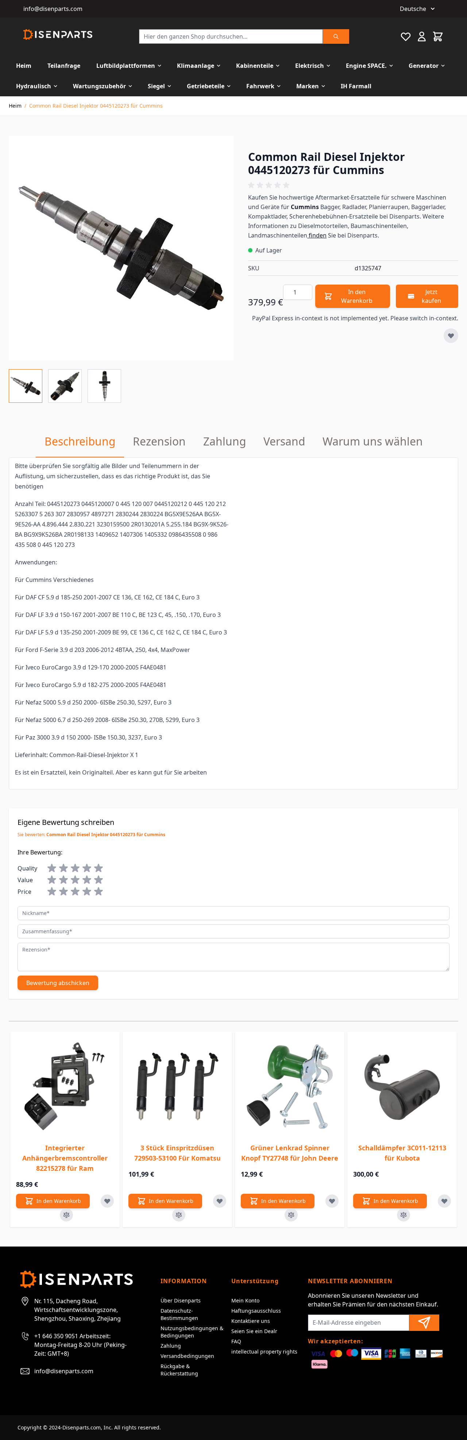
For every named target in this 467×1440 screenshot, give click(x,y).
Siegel (156, 86)
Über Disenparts (181, 1300)
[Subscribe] (424, 1322)
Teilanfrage (63, 66)
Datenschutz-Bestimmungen (179, 1314)
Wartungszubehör (99, 86)
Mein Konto (245, 1300)
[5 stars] (98, 868)
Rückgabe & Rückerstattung (179, 1370)
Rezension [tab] (159, 441)
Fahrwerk (260, 86)
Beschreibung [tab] (80, 441)
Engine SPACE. (366, 66)
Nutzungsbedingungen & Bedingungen (192, 1332)
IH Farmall (356, 86)
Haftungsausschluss (256, 1310)
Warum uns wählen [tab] (373, 441)
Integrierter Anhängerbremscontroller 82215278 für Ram (65, 1158)
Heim (23, 66)
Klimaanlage (195, 66)
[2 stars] (63, 868)
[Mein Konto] (422, 36)
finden (317, 235)
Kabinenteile (254, 66)
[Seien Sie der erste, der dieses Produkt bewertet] (353, 185)
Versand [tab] (284, 441)
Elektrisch (309, 66)
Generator (424, 66)
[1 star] (52, 868)
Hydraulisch (33, 86)
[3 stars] (75, 868)
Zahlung (171, 1345)
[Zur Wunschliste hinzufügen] (451, 335)
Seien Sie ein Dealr (254, 1331)
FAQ (236, 1341)
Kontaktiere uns (250, 1320)
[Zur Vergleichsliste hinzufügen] (66, 1214)
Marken (307, 86)
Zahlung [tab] (224, 441)
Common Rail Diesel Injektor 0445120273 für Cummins (96, 105)
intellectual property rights (264, 1351)
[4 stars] (87, 868)
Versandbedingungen (187, 1355)
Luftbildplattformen (125, 66)
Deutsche (413, 9)
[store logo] (57, 34)
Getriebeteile (205, 86)
